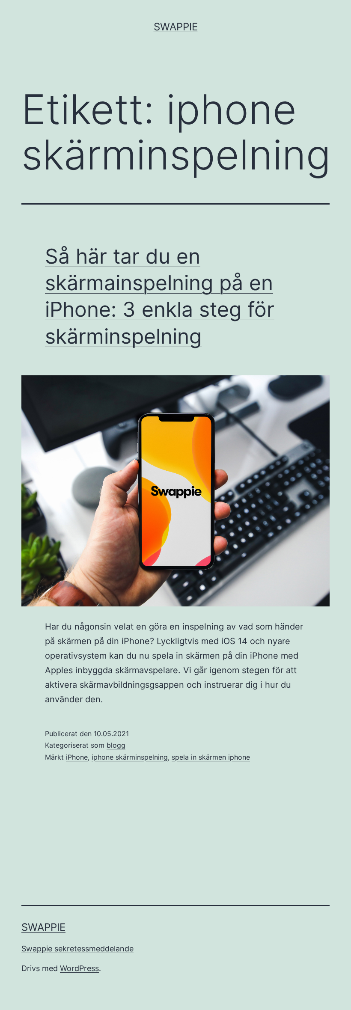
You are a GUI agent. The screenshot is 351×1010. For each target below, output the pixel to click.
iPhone (77, 757)
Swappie (176, 27)
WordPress (79, 968)
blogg (116, 745)
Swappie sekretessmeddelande (77, 948)
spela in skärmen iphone (211, 757)
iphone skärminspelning (130, 757)
